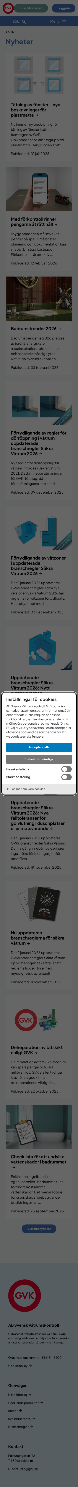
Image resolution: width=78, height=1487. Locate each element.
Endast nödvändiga (39, 759)
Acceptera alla (39, 747)
